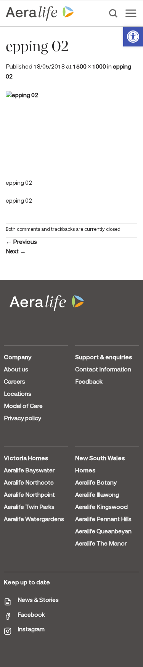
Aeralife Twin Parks (29, 507)
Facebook (31, 615)
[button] (133, 36)
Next (16, 252)
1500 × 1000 (89, 67)
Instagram (31, 630)
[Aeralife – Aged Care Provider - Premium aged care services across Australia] (40, 13)
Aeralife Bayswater (29, 471)
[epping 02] (71, 134)
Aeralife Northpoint (29, 495)
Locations (17, 394)
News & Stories (38, 600)
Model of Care (23, 406)
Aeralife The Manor (101, 544)
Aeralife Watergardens (34, 520)
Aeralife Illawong (97, 495)
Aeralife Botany (96, 483)
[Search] (113, 13)
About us (16, 370)
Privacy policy (22, 419)
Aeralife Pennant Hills (103, 520)
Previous (21, 242)
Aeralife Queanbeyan (103, 532)
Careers (14, 382)
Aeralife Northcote (29, 483)
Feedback (89, 382)
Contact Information (103, 370)
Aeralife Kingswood (101, 507)
